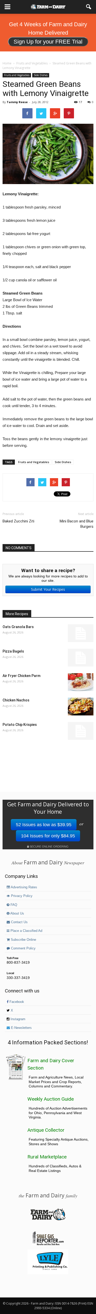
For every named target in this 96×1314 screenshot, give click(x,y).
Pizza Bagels (13, 651)
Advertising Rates (23, 887)
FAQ (13, 905)
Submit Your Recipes (48, 589)
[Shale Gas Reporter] (48, 1244)
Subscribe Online (23, 940)
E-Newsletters (21, 1028)
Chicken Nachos (16, 700)
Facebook (16, 1002)
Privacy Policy (21, 896)
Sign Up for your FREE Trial (48, 41)
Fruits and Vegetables (16, 75)
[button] (89, 7)
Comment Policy (23, 948)
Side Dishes (41, 75)
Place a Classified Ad (25, 931)
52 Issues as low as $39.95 (43, 824)
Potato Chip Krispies (20, 725)
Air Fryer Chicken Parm (21, 676)
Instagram (17, 1019)
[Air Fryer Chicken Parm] (80, 682)
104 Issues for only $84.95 (48, 835)
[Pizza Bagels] (80, 658)
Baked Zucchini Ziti (18, 521)
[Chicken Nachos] (80, 706)
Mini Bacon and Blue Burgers (76, 524)
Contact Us (19, 922)
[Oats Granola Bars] (80, 633)
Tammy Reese (17, 102)
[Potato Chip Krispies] (80, 731)
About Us (16, 913)
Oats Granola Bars (18, 627)
